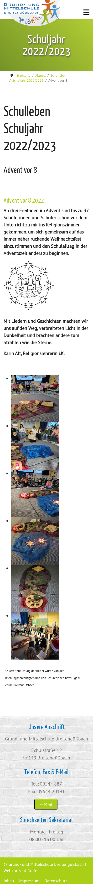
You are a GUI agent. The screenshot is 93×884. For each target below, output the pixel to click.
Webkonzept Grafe (20, 870)
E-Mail (45, 804)
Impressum (29, 881)
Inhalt (9, 881)
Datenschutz (55, 881)
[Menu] (86, 14)
